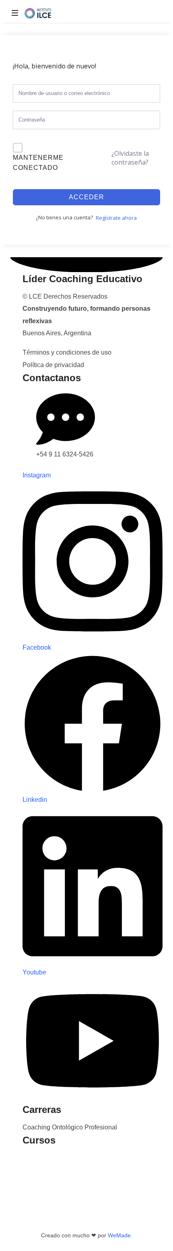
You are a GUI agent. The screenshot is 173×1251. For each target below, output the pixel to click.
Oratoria (34, 1182)
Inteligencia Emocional (55, 1169)
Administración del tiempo (60, 1206)
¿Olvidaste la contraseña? (130, 158)
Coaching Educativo (51, 1157)
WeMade (119, 1235)
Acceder (86, 197)
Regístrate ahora (116, 217)
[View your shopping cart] (153, 13)
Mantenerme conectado (38, 162)
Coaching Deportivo (51, 1194)
